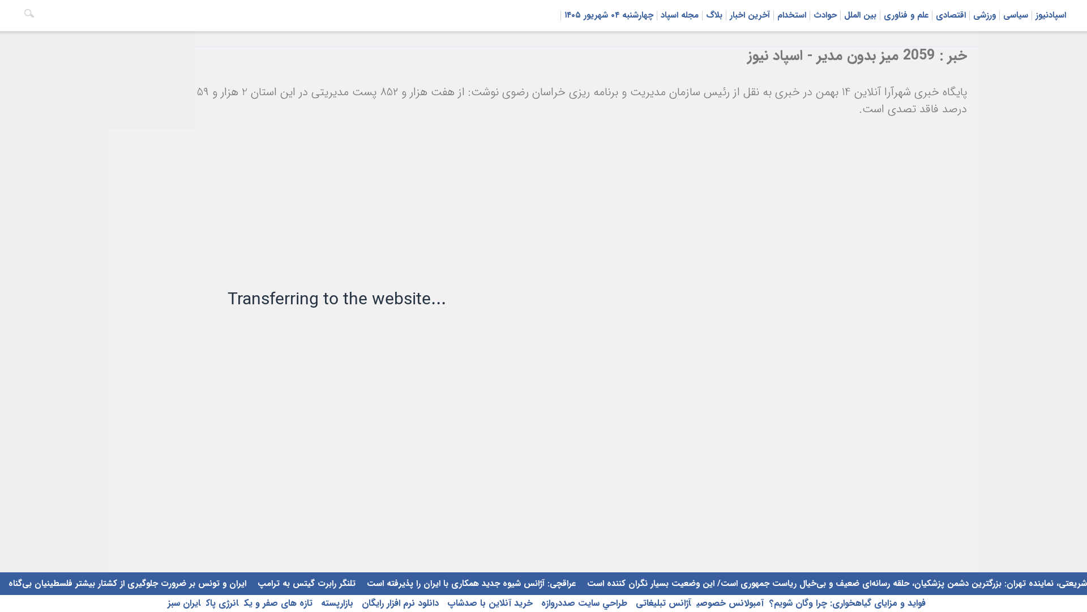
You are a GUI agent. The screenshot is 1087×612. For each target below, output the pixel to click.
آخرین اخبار (750, 15)
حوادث (825, 15)
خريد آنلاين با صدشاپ (488, 603)
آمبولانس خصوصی (730, 603)
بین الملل (860, 15)
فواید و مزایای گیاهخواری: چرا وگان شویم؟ (847, 603)
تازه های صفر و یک (278, 603)
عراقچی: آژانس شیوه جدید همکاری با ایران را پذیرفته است (470, 583)
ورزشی (984, 15)
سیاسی (1015, 15)
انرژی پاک (222, 603)
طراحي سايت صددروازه (582, 603)
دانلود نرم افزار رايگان (399, 603)
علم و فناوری (906, 15)
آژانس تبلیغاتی (662, 603)
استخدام (791, 15)
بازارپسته (335, 603)
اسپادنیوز (1050, 15)
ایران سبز (184, 603)
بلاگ (714, 15)
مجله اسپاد (680, 15)
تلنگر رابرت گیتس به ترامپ (305, 583)
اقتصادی (951, 15)
